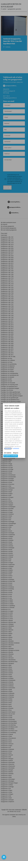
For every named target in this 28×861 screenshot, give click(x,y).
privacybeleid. (8, 448)
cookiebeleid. (16, 448)
